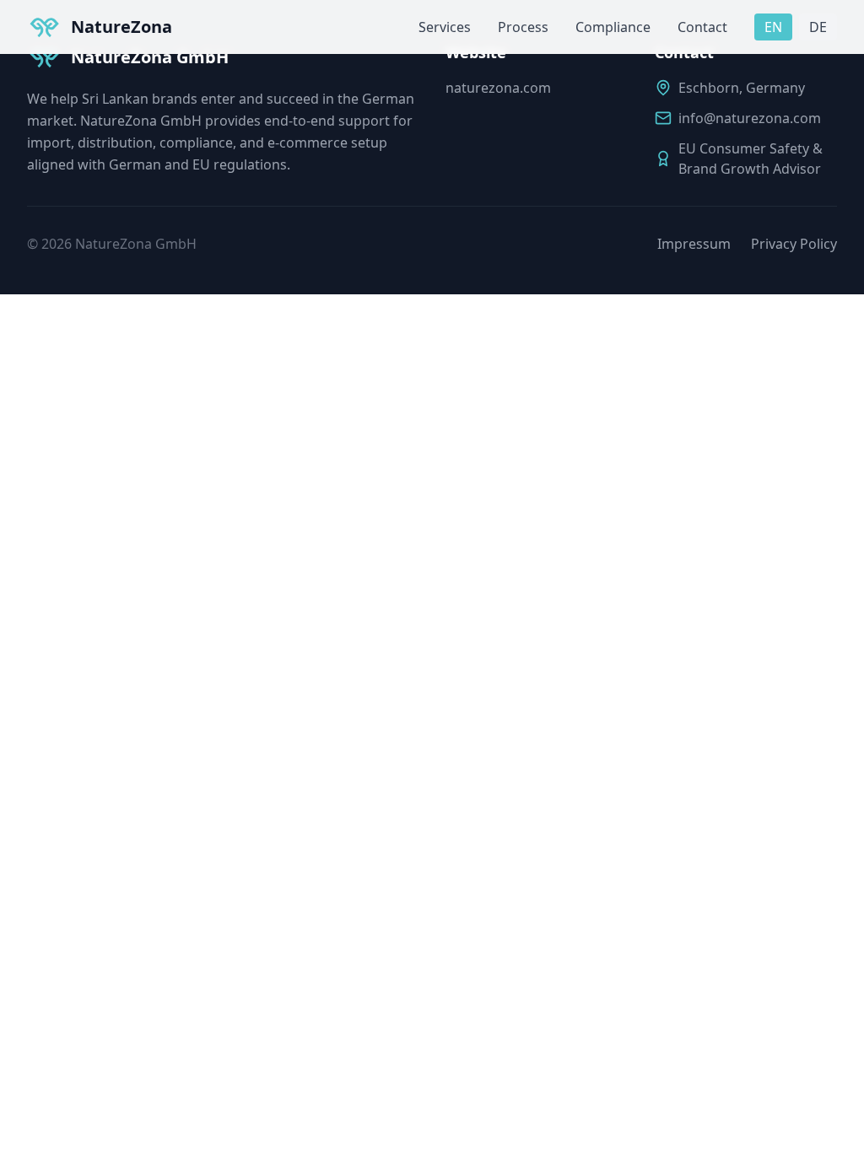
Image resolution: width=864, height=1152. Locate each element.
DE (818, 27)
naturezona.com (498, 87)
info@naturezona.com (749, 118)
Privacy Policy (794, 243)
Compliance (613, 27)
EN (773, 27)
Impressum (694, 243)
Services (444, 27)
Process (523, 27)
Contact (702, 27)
